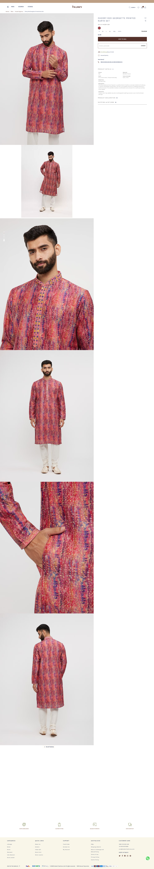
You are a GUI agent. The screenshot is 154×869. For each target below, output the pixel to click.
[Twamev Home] (77, 7)
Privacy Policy (95, 857)
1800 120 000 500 (124, 844)
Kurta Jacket (11, 857)
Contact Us (66, 847)
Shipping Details (96, 847)
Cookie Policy (95, 859)
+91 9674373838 (123, 846)
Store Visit (38, 852)
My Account (66, 849)
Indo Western (11, 855)
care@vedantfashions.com (126, 849)
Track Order (66, 844)
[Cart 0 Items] (145, 8)
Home (7, 11)
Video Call (38, 849)
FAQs (92, 844)
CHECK (143, 45)
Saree (8, 847)
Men (12, 11)
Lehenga (9, 844)
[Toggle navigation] (8, 7)
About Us (37, 844)
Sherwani (10, 852)
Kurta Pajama (19, 11)
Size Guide (144, 31)
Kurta (8, 849)
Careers (37, 847)
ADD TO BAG (122, 39)
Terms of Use (94, 854)
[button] (13, 6)
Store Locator (39, 855)
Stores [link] (30, 6)
